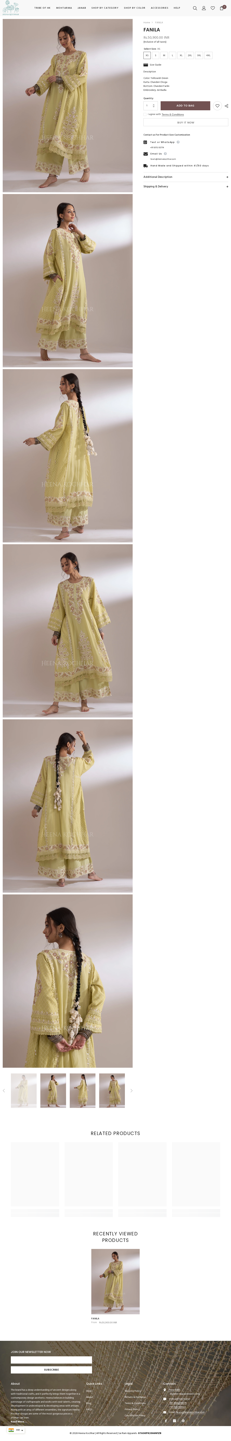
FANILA (95, 1319)
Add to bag (184, 105)
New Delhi (174, 1390)
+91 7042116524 (177, 1407)
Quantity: (148, 99)
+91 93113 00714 (157, 147)
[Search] (195, 8)
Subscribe (51, 1370)
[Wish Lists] (213, 8)
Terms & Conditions (173, 114)
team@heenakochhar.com (163, 159)
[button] (3, 1090)
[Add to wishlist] (217, 105)
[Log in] (204, 8)
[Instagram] (175, 1420)
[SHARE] (225, 106)
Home (146, 23)
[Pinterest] (184, 1420)
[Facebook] (166, 1420)
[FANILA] (115, 1281)
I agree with (154, 114)
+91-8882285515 (178, 1403)
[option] (23, 1090)
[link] (35, 1211)
